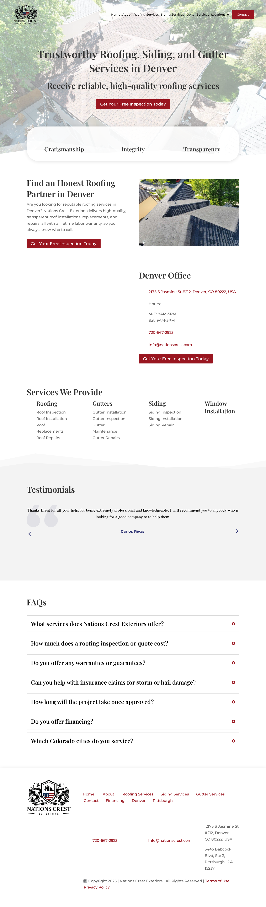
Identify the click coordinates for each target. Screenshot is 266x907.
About (127, 14)
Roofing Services (146, 14)
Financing (115, 800)
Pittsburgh (163, 800)
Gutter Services (197, 14)
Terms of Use (217, 881)
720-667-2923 (161, 332)
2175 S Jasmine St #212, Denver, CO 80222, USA (192, 292)
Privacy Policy (97, 887)
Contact (243, 14)
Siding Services (172, 14)
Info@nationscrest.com (170, 344)
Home (115, 14)
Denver (138, 800)
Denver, (222, 833)
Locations (218, 14)
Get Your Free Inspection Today (133, 104)
